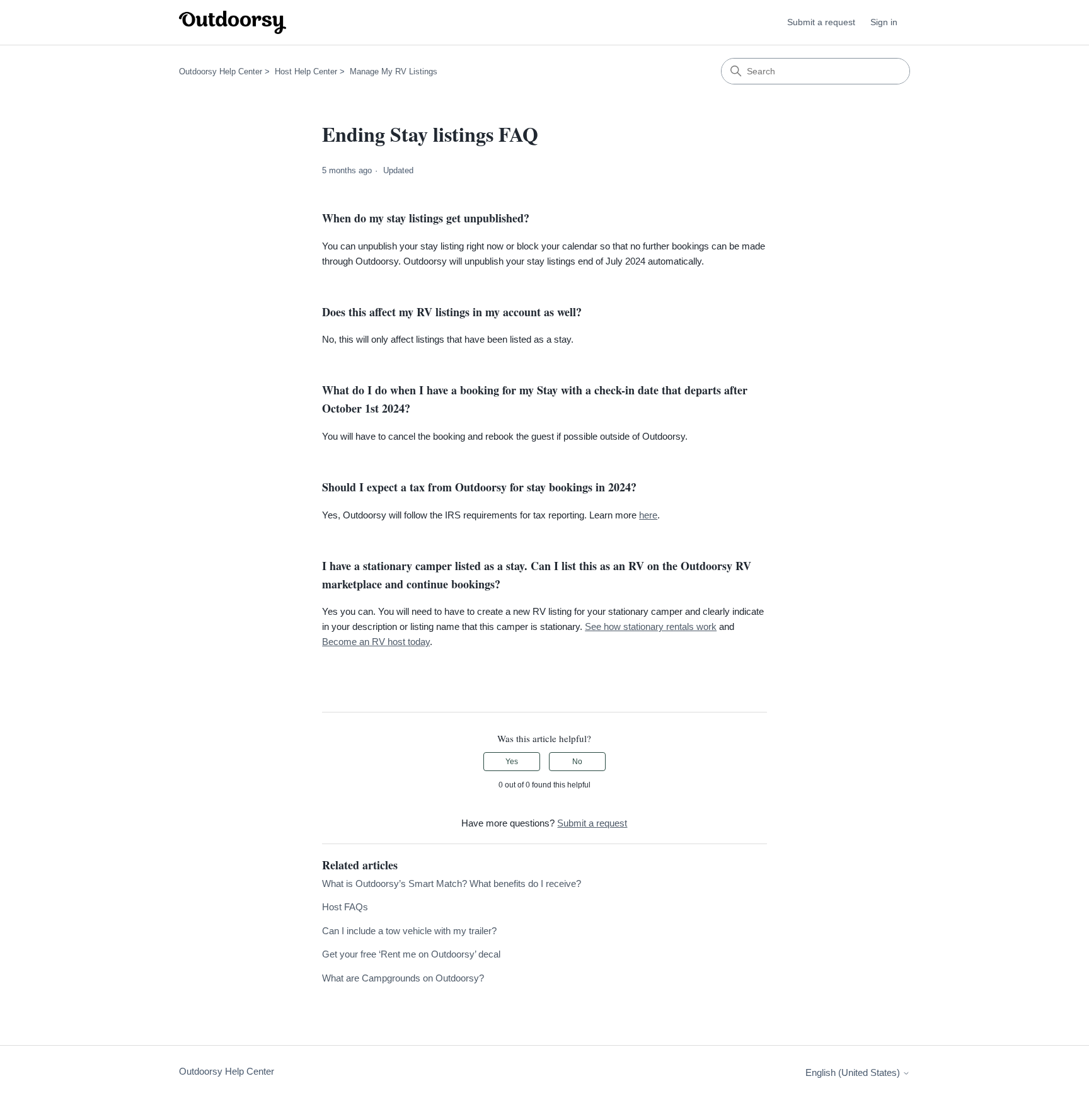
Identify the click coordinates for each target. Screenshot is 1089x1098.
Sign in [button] (883, 22)
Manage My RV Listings (393, 71)
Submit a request (821, 22)
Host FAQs (345, 906)
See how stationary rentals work (651, 626)
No (577, 761)
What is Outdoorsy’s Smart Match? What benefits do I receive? (451, 883)
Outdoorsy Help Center (220, 71)
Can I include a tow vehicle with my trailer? (409, 930)
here (648, 515)
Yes (511, 761)
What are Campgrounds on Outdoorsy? (403, 978)
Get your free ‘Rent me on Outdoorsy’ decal (411, 954)
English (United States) (853, 1072)
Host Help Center (306, 71)
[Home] (232, 22)
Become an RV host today (376, 641)
